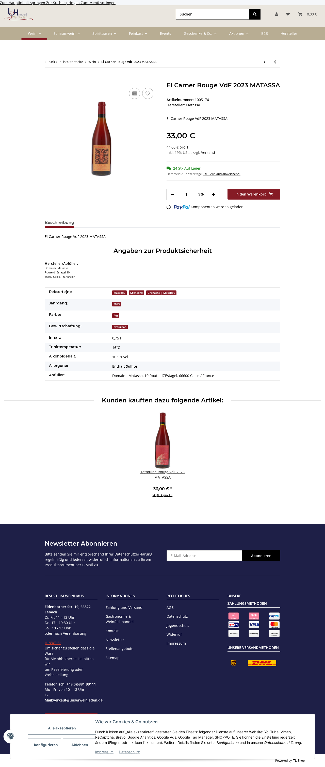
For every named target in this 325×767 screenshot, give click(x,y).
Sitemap (113, 657)
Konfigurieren (46, 745)
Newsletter (115, 639)
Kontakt (112, 630)
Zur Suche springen (63, 2)
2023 (116, 304)
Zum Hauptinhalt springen (23, 2)
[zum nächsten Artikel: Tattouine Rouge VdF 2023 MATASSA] (264, 61)
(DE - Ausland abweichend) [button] (221, 174)
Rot (115, 315)
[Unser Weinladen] (18, 14)
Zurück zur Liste (57, 61)
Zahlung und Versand (124, 607)
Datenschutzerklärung (133, 554)
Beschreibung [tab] (59, 222)
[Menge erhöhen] (213, 194)
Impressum (104, 752)
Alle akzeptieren (62, 728)
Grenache (136, 293)
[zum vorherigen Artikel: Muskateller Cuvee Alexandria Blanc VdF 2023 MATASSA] (275, 61)
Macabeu (119, 293)
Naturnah (119, 327)
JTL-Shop (298, 760)
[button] (276, 14)
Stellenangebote (119, 648)
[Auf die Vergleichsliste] (134, 93)
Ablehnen (79, 745)
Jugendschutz (178, 625)
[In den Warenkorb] (49, 79)
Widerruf (174, 634)
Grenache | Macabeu (161, 293)
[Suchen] (255, 14)
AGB (170, 607)
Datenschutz (129, 752)
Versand (208, 152)
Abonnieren (261, 555)
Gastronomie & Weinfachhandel (120, 619)
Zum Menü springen (98, 2)
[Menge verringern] (172, 194)
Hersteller (289, 33)
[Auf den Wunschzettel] (147, 93)
